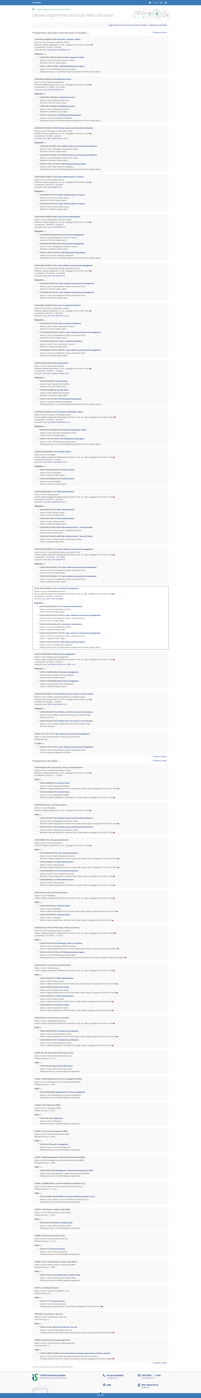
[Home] (150, 2)
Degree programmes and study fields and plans (53, 9)
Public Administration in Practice (70, 177)
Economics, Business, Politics (68, 39)
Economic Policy (63, 783)
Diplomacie (58, 1118)
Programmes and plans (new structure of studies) (127, 25)
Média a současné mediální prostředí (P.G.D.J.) (77, 1196)
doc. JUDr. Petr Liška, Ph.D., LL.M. (56, 316)
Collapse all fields (160, 760)
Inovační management (59, 1144)
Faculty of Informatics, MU (58, 1378)
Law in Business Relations (68, 853)
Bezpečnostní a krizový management (70, 1092)
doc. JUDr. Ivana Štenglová (53, 599)
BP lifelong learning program (70, 399)
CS (161, 2)
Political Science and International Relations (75, 128)
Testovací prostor (58, 1301)
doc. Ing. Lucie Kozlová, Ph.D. (55, 227)
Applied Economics (63, 79)
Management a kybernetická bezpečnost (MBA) (74, 1170)
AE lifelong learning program (70, 115)
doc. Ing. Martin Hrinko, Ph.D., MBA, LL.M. (60, 664)
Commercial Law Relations (68, 588)
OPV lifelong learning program (73, 642)
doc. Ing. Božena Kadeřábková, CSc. (57, 50)
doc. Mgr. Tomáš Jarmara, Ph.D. (56, 138)
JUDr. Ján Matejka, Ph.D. (53, 187)
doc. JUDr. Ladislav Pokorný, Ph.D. (56, 373)
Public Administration (65, 491)
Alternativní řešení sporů (63, 1066)
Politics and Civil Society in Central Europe (76, 694)
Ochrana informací (57, 1249)
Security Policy (62, 363)
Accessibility (145, 1387)
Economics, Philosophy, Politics (70, 412)
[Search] (155, 2)
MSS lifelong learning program (73, 252)
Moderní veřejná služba (63, 1223)
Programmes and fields (158, 25)
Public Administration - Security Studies (76, 527)
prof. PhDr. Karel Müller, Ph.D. (55, 462)
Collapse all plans (160, 32)
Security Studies (62, 987)
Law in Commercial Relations (69, 305)
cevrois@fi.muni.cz (112, 1378)
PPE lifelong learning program (72, 952)
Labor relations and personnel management (75, 265)
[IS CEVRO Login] (166, 2)
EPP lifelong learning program (72, 439)
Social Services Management (69, 216)
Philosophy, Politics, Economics (69, 943)
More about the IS (150, 1385)
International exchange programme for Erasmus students (88, 1353)
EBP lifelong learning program (72, 66)
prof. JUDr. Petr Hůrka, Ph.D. (54, 276)
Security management (66, 654)
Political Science (64, 452)
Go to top (100, 1395)
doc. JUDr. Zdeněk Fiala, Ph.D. (55, 502)
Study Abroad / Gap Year (67, 1327)
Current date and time (148, 1378)
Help (109, 1385)
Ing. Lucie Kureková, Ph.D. (54, 89)
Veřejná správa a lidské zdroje (68, 1275)
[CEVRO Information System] (33, 9)
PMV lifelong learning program (74, 164)
